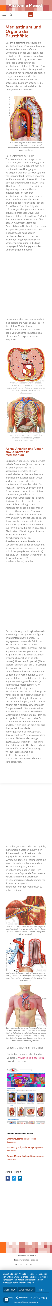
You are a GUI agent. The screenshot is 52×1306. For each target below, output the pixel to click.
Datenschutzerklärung (30, 1302)
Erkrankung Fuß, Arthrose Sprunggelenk (25, 1147)
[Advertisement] (26, 283)
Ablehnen (9, 1289)
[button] (30, 14)
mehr (42, 1289)
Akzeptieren (26, 1289)
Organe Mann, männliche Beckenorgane (25, 1156)
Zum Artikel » (11, 1142)
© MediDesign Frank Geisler (26, 1255)
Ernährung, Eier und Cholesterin (21, 1139)
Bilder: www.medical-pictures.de (26, 1260)
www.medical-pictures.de (31, 1057)
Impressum (18, 1302)
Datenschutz (31, 1265)
